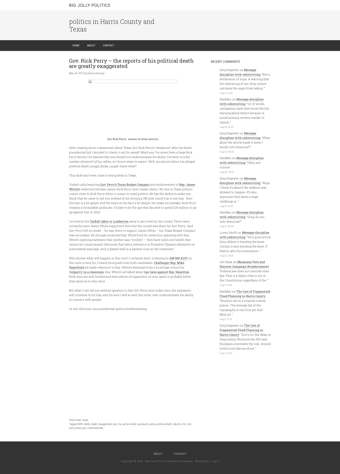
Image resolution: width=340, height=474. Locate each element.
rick (184, 424)
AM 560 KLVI (178, 258)
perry (152, 424)
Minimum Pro (154, 461)
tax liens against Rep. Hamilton (166, 272)
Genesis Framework (180, 461)
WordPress (202, 461)
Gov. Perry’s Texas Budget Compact (125, 184)
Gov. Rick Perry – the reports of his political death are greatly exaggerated (131, 63)
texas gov (81, 428)
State (85, 420)
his (120, 424)
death (94, 424)
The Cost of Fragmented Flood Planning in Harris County (241, 330)
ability (87, 424)
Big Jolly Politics (89, 5)
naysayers (143, 424)
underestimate (95, 428)
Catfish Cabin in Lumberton (109, 221)
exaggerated (105, 424)
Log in (215, 461)
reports (177, 424)
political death (164, 424)
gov (115, 424)
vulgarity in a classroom (86, 272)
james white (129, 424)
